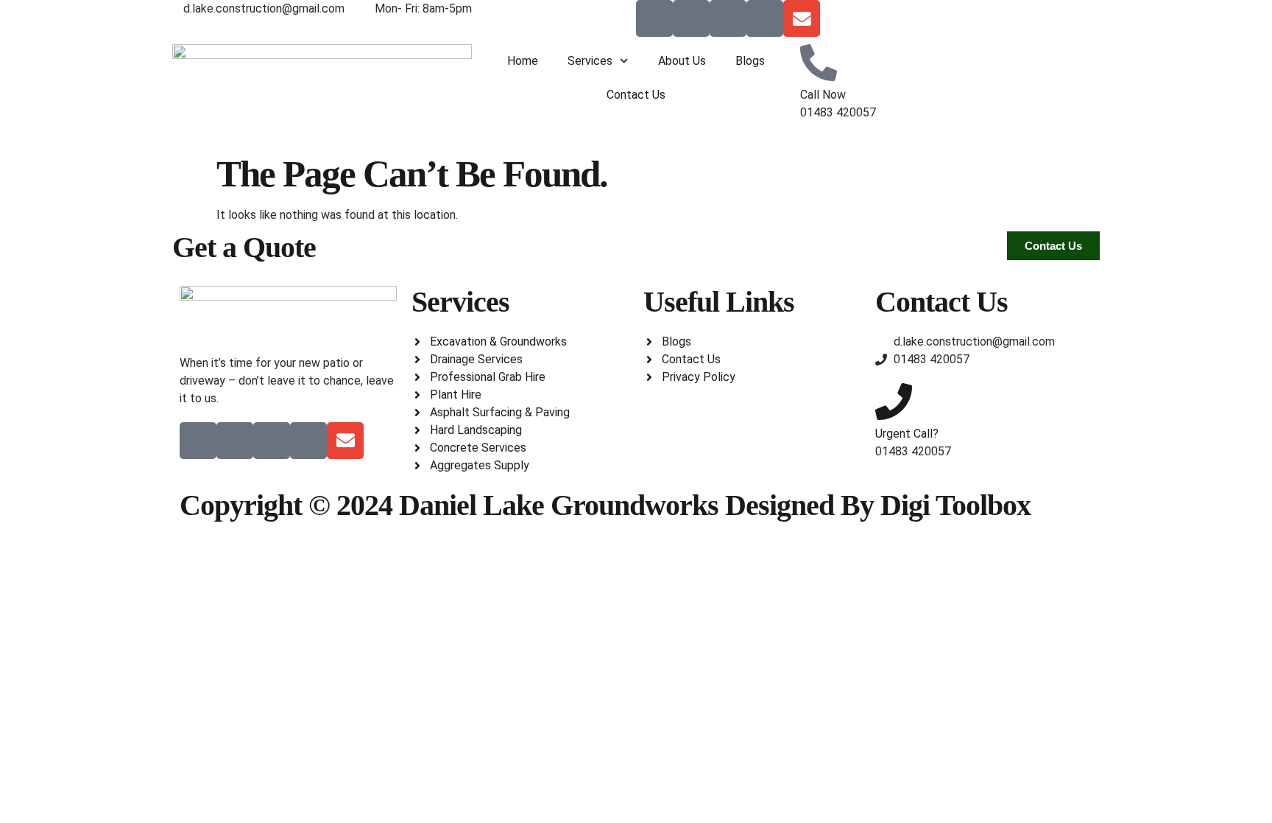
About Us (682, 61)
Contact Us (636, 95)
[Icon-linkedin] (654, 18)
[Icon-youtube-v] (728, 18)
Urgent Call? (907, 434)
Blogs (750, 61)
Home (522, 61)
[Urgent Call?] (893, 401)
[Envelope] (801, 18)
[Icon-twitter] (691, 18)
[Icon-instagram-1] (764, 18)
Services (590, 61)
